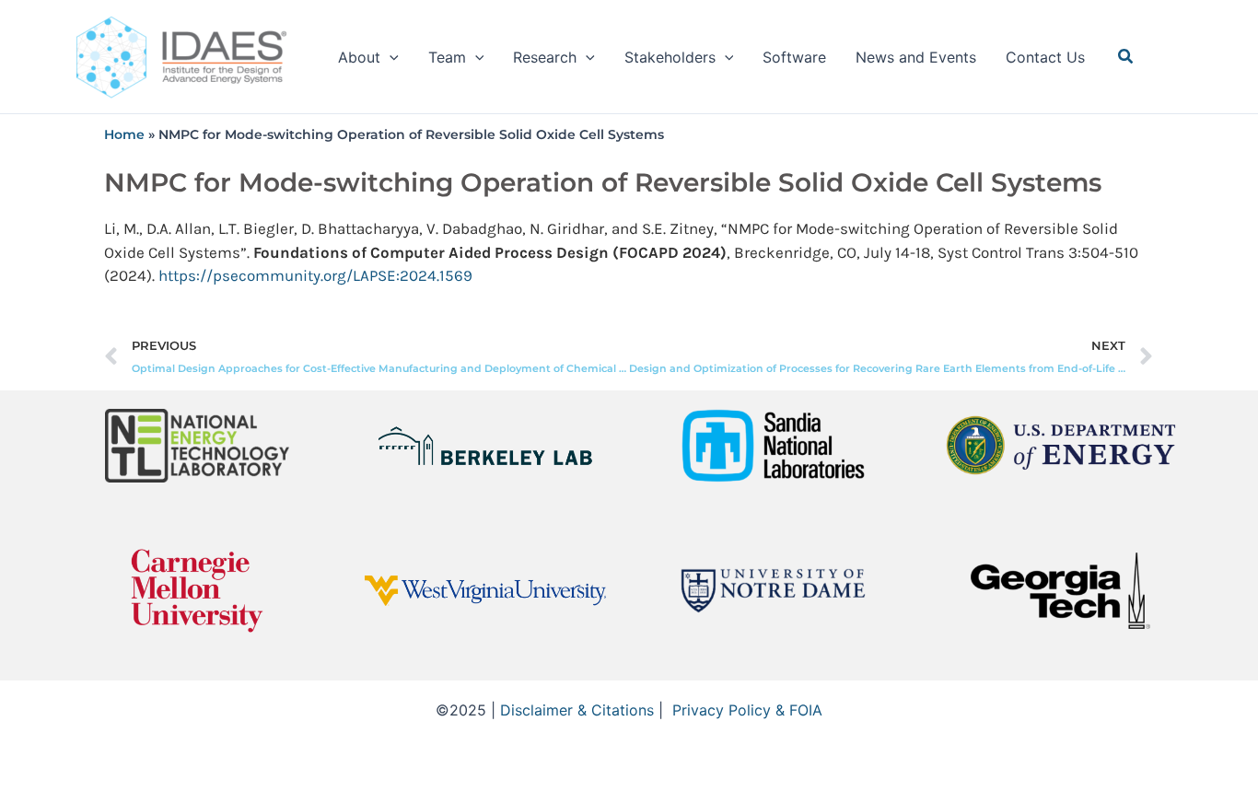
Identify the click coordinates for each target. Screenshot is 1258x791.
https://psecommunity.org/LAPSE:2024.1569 (315, 275)
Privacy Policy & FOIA (747, 710)
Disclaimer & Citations (577, 710)
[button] (389, 57)
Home (124, 134)
